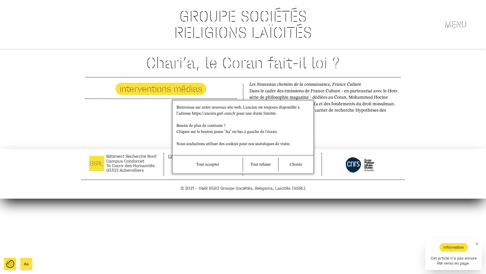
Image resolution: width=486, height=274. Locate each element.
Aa (26, 263)
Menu (455, 24)
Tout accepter (207, 165)
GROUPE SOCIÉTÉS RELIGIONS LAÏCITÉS (243, 24)
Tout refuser (260, 165)
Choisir (296, 165)
